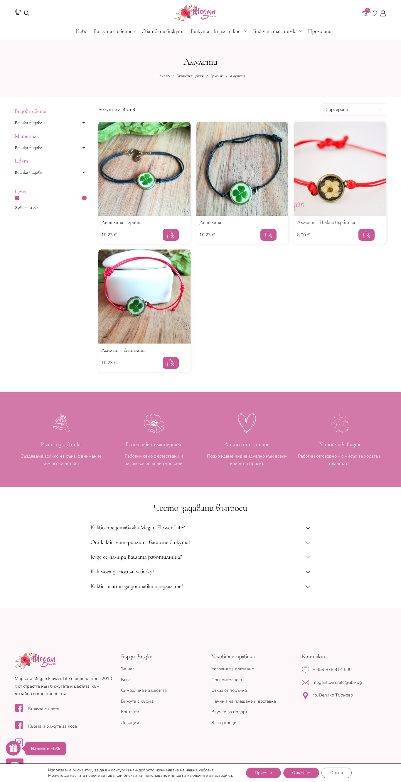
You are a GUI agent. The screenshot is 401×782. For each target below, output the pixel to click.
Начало (163, 76)
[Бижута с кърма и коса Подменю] (245, 31)
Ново (81, 31)
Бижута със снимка (275, 31)
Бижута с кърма (137, 701)
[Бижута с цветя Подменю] (134, 31)
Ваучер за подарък (231, 712)
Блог (125, 680)
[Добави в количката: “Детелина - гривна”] (171, 235)
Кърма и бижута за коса (52, 726)
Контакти (130, 712)
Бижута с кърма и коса (217, 31)
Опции (336, 773)
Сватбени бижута (163, 31)
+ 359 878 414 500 (332, 669)
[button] (200, 527)
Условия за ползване (232, 669)
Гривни (216, 76)
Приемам (263, 773)
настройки (222, 775)
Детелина (210, 222)
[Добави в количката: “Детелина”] (268, 235)
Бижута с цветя (112, 31)
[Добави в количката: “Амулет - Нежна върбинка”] (366, 235)
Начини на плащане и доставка (243, 701)
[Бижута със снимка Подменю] (300, 31)
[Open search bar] (27, 13)
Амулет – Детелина (123, 350)
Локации (130, 723)
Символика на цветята (144, 690)
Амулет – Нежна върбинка (326, 222)
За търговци (224, 723)
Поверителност (226, 680)
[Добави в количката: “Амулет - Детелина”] (171, 363)
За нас (127, 669)
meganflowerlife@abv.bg (337, 682)
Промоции (319, 31)
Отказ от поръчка (229, 690)
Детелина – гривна (122, 222)
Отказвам (301, 773)
